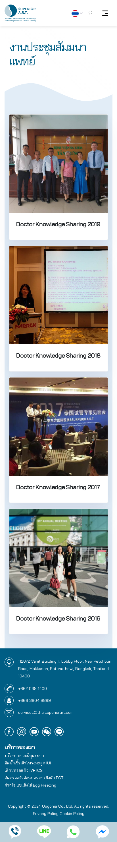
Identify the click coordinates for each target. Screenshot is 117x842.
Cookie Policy (72, 813)
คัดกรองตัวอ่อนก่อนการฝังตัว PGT (34, 777)
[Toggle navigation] (105, 13)
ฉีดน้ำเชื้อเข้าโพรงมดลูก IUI (28, 763)
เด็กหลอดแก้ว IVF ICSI (24, 770)
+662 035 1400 (32, 688)
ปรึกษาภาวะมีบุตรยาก (24, 755)
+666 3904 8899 (34, 700)
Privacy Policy (45, 813)
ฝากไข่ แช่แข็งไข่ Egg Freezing (30, 785)
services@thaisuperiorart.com (46, 712)
